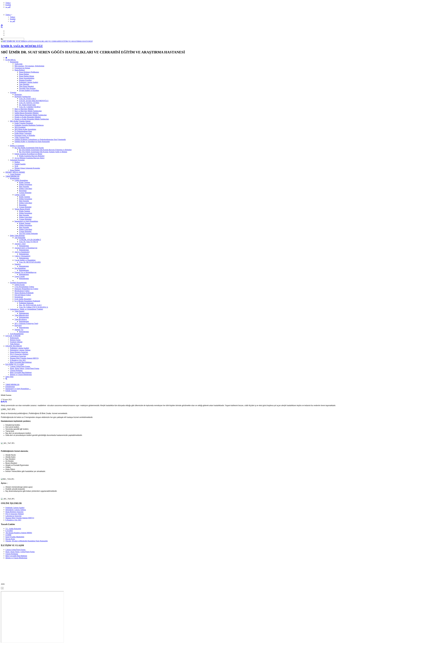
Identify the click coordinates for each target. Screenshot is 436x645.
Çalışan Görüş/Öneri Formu (20, 366)
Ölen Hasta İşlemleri (26, 86)
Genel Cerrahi (20, 276)
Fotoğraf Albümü (16, 342)
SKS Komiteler (20, 127)
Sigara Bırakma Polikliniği (24, 293)
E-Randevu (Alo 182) (18, 360)
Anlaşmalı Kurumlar (17, 160)
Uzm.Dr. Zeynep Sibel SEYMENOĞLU (34, 101)
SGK (16, 166)
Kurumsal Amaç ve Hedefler (25, 135)
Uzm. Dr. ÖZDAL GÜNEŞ (29, 103)
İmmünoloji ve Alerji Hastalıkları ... (18, 389)
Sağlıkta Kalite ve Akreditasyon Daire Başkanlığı (32, 142)
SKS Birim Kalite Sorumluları (25, 129)
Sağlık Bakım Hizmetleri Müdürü (26, 113)
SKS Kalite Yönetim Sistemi (20, 121)
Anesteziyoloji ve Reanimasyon (26, 248)
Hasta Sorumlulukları (26, 78)
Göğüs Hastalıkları (21, 180)
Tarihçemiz (18, 64)
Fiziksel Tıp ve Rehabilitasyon (25, 272)
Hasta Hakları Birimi (26, 76)
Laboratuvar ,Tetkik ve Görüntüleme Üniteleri (26, 309)
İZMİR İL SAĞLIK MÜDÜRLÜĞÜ (22, 46)
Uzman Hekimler (25, 193)
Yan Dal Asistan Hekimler (28, 233)
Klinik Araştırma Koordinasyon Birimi (28, 154)
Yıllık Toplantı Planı (22, 137)
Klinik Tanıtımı (24, 182)
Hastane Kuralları (25, 80)
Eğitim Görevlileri (25, 189)
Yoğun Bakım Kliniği (22, 209)
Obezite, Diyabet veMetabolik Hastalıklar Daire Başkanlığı (26, 541)
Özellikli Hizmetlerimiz (18, 283)
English (8, 5)
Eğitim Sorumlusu (25, 184)
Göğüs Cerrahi (20, 195)
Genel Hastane (15, 174)
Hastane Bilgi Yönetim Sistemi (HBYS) (24, 358)
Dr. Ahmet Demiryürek (27, 105)
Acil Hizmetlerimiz (17, 334)
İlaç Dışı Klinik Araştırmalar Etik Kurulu (29, 148)
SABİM (8, 535)
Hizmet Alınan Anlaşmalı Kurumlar (27, 168)
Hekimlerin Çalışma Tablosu (20, 350)
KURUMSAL (10, 60)
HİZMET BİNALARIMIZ (15, 172)
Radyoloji (18, 325)
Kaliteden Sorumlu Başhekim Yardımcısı (29, 125)
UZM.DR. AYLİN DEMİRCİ (30, 240)
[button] (8, 15)
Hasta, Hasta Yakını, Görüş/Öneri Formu (24, 368)
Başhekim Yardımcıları (23, 97)
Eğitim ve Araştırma (17, 146)
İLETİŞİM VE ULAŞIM (14, 364)
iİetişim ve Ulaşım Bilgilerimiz (21, 375)
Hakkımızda (14, 338)
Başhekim (18, 95)
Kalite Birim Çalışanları (23, 133)
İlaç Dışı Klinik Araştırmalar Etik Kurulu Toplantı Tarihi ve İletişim (43, 152)
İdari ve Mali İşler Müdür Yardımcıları (28, 111)
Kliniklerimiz (14, 178)
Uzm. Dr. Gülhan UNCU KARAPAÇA (33, 307)
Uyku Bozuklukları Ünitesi (24, 287)
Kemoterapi (19, 297)
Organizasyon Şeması (22, 68)
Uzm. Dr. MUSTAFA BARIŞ (30, 262)
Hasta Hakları (24, 74)
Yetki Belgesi (15, 344)
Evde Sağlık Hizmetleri (23, 299)
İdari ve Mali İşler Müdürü (24, 109)
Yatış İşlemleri (24, 84)
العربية (7, 7)
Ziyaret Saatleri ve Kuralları (29, 90)
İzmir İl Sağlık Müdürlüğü (14, 537)
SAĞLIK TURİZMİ (12, 336)
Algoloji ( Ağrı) (20, 244)
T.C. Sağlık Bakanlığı (13, 529)
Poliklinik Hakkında (26, 303)
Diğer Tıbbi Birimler (17, 236)
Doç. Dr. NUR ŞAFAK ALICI (30, 305)
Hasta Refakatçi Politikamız (29, 72)
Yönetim (13, 92)
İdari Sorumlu (24, 186)
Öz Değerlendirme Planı (23, 131)
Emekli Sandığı (20, 164)
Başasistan (23, 191)
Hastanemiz (14, 62)
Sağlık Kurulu (20, 285)
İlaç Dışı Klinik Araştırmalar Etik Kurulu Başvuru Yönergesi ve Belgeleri (45, 150)
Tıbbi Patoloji (19, 311)
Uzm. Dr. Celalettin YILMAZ (30, 107)
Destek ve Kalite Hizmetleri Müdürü (28, 117)
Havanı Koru (10, 539)
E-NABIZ (9, 531)
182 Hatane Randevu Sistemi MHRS (18, 533)
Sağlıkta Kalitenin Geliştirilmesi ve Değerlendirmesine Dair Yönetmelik (40, 139)
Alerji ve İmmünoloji (22, 252)
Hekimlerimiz (24, 246)
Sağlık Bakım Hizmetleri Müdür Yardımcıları (31, 115)
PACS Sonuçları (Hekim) (19, 354)
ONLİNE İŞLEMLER (13, 346)
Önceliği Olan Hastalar (27, 88)
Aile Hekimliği (20, 238)
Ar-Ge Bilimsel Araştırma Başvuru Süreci (29, 158)
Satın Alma (9, 377)
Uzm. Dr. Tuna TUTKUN (28, 242)
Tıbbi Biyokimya (21, 319)
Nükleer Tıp (19, 330)
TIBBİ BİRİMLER (12, 176)
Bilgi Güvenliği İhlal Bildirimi (21, 362)
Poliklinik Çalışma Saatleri (28, 82)
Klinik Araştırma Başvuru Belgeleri (31, 156)
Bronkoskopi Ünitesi (22, 291)
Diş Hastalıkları (20, 268)
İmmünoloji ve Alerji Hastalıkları (26, 221)
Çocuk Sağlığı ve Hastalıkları (25, 260)
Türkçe (8, 3)
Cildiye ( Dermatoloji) (22, 256)
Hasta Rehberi (20, 70)
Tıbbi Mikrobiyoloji (22, 315)
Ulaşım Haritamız (16, 370)
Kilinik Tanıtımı (24, 223)
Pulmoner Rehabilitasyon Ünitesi (26, 289)
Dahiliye (18, 264)
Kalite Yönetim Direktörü (24, 123)
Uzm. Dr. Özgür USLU (27, 99)
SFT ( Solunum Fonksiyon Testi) (26, 323)
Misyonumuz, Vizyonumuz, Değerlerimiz (29, 66)
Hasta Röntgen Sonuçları (19, 352)
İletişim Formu (15, 340)
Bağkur (17, 162)
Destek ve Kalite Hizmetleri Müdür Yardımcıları (32, 119)
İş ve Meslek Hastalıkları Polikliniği (27, 301)
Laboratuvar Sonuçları (18, 356)
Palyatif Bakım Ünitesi (23, 295)
